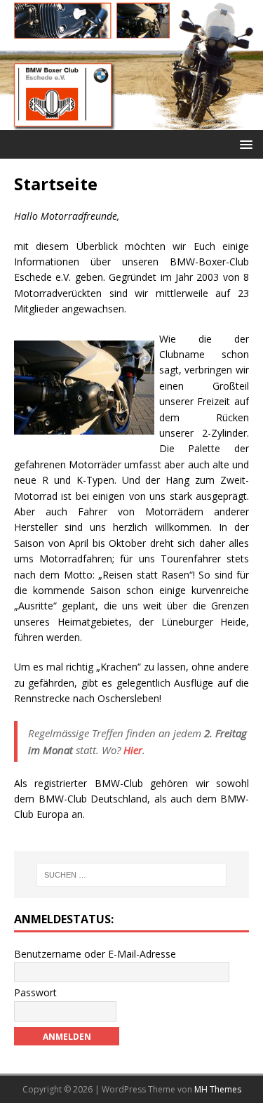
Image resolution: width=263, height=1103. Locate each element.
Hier (132, 750)
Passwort (35, 992)
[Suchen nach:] (132, 875)
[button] (243, 143)
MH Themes (217, 1089)
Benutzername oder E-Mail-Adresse (95, 953)
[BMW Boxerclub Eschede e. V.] (131, 121)
